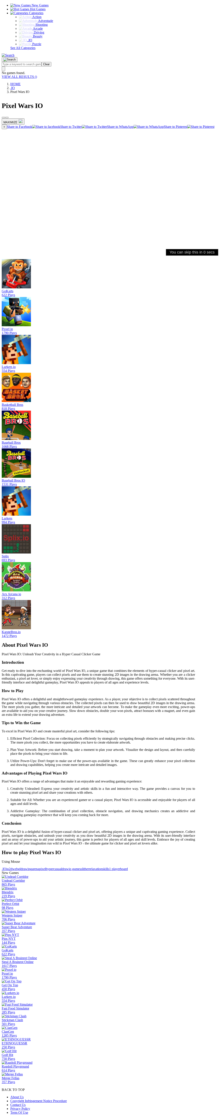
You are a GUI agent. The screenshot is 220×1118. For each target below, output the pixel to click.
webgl (16, 869)
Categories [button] (35, 13)
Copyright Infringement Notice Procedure (38, 1101)
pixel (42, 869)
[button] (8, 55)
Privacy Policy (20, 1108)
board (124, 869)
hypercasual (54, 869)
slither (85, 869)
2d (10, 869)
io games (75, 869)
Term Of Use (19, 1112)
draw (65, 869)
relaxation (95, 869)
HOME (15, 84)
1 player (114, 869)
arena (35, 869)
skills (105, 869)
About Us (17, 1097)
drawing (26, 869)
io (7, 869)
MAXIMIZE (10, 122)
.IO (12, 88)
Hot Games (37, 9)
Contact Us (18, 1105)
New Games (40, 5)
